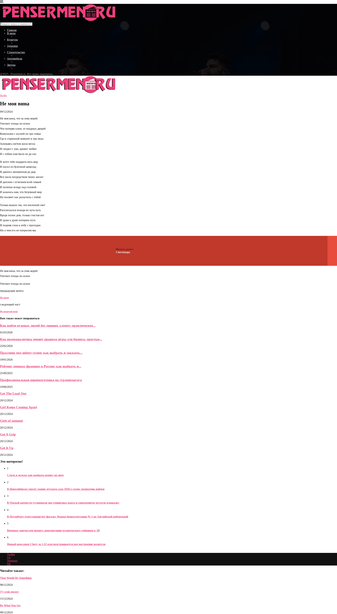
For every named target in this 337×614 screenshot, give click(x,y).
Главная (11, 30)
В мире (11, 33)
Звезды (11, 64)
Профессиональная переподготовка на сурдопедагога (41, 380)
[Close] (1, 2)
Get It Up (7, 448)
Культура (12, 39)
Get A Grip (8, 434)
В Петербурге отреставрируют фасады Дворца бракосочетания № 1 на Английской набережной (67, 516)
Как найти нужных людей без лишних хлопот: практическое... (47, 325)
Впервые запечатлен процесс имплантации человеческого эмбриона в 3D (53, 530)
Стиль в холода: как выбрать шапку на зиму (35, 475)
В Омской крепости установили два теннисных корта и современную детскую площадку (63, 502)
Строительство (16, 52)
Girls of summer (11, 421)
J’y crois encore (9, 591)
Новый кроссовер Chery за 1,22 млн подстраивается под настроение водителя (56, 544)
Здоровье (12, 45)
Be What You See (10, 605)
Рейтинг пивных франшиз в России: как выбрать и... (40, 366)
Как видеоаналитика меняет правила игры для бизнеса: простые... (51, 339)
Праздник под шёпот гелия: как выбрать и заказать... (41, 353)
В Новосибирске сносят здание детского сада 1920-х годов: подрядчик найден (55, 489)
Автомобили (14, 58)
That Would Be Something (16, 577)
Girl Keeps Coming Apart (18, 407)
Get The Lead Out (13, 393)
